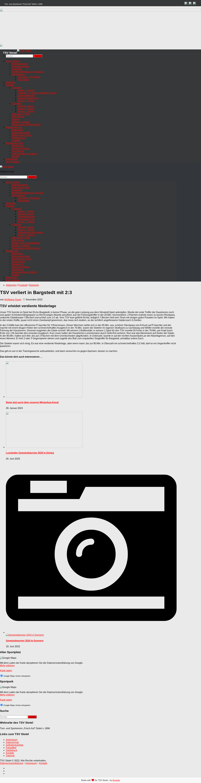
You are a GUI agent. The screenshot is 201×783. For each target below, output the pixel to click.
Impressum (11, 739)
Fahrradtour (24, 79)
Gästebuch (11, 750)
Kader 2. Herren (26, 109)
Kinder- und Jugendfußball (26, 243)
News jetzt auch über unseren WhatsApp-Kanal (32, 402)
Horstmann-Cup (26, 219)
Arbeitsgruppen (20, 64)
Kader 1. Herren (26, 90)
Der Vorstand (13, 161)
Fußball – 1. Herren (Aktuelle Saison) (37, 93)
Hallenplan (11, 159)
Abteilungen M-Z (14, 143)
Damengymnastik (21, 132)
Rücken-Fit (17, 146)
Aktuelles (11, 82)
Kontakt (10, 753)
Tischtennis (18, 151)
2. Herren (16, 103)
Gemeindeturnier (26, 95)
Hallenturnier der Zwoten (31, 232)
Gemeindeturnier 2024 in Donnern (25, 640)
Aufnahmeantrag (20, 66)
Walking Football (20, 122)
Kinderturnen (18, 138)
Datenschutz (12, 742)
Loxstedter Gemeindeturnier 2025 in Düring (30, 453)
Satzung (10, 755)
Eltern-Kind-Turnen (22, 135)
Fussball (22, 285)
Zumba (15, 156)
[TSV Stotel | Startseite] (24, 50)
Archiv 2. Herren (26, 111)
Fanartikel (17, 69)
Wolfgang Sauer (12, 299)
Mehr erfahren (7, 665)
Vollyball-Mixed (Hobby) (24, 154)
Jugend (16, 119)
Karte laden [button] (6, 670)
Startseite (34, 285)
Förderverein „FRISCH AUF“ (26, 124)
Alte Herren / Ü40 (21, 114)
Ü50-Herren (18, 116)
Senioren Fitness (21, 148)
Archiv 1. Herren (26, 101)
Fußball (10, 85)
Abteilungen (12, 251)
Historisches (18, 74)
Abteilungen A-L (14, 127)
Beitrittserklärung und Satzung (27, 71)
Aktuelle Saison (26, 106)
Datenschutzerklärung (11, 763)
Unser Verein (13, 61)
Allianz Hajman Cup (28, 98)
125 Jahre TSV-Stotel (29, 77)
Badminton (17, 130)
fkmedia (116, 780)
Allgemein (11, 285)
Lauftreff (16, 140)
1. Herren (16, 87)
